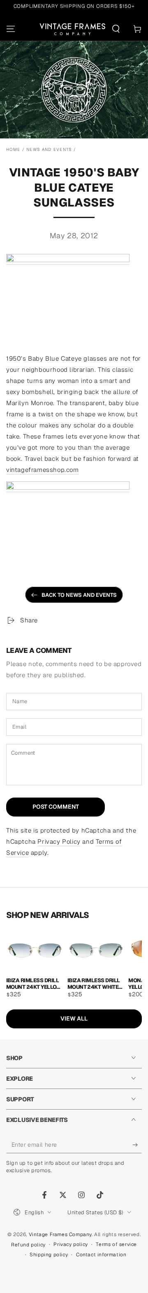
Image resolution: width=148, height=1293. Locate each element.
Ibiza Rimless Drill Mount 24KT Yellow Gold (34, 983)
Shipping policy (49, 1254)
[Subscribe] (137, 1145)
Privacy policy (70, 1244)
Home (13, 149)
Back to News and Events (79, 594)
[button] (116, 29)
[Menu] (10, 29)
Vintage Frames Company (60, 1234)
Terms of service (116, 1244)
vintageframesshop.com (42, 470)
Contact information (101, 1254)
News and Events (49, 149)
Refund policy (28, 1244)
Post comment (55, 806)
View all (74, 1018)
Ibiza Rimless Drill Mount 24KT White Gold (93, 983)
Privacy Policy (58, 841)
